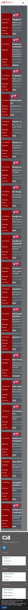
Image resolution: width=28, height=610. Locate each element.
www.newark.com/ (19, 343)
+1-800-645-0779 (18, 153)
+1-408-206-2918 (18, 133)
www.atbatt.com (18, 84)
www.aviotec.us (18, 130)
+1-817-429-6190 (18, 178)
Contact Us (7, 577)
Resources (7, 561)
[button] (23, 2)
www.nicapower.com (20, 370)
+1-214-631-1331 (18, 496)
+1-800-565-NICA (19, 373)
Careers (6, 580)
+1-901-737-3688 (18, 31)
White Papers (8, 596)
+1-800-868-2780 (18, 327)
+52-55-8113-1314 (18, 62)
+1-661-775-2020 (18, 87)
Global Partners (9, 574)
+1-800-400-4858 (19, 452)
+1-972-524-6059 (18, 425)
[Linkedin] (4, 548)
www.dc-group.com (19, 200)
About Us (7, 558)
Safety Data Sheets (10, 599)
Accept (4, 607)
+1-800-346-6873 (18, 300)
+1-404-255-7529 (19, 227)
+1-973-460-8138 (16, 112)
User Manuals (8, 590)
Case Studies (8, 593)
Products (7, 564)
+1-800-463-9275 (18, 346)
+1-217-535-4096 (18, 473)
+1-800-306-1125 (18, 523)
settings (19, 604)
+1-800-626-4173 (18, 397)
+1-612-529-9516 (18, 203)
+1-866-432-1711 (18, 255)
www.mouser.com (19, 297)
